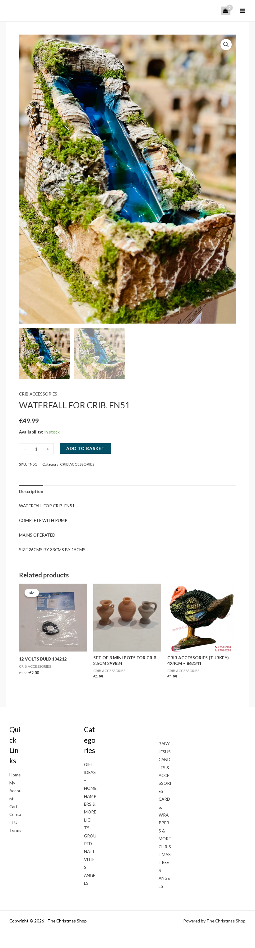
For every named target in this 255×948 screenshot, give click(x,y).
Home (15, 774)
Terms (15, 830)
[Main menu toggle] (243, 11)
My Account (15, 790)
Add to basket (85, 448)
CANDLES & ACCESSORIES (165, 775)
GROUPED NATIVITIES (90, 851)
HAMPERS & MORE (90, 804)
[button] (226, 44)
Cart (13, 806)
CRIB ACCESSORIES (38, 393)
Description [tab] (31, 491)
